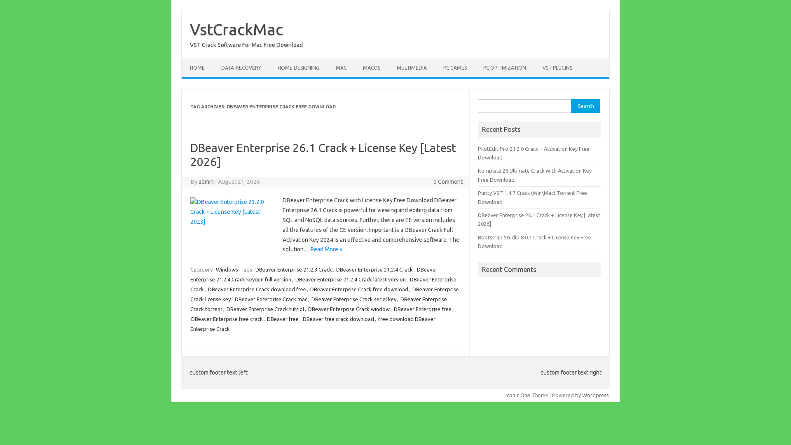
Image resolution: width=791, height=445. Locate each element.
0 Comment (448, 181)
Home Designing (298, 67)
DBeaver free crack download (338, 319)
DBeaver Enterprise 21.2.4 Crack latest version (350, 279)
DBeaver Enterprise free (423, 309)
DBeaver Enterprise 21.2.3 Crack (293, 269)
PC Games (455, 67)
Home (197, 67)
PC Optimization (504, 67)
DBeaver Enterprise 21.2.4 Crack (374, 269)
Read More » (326, 249)
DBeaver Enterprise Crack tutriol (265, 309)
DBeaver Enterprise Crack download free (257, 289)
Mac (341, 67)
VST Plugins (557, 67)
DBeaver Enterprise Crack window (349, 309)
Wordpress (595, 395)
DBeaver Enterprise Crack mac (271, 299)
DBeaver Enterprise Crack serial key (353, 299)
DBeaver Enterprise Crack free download (359, 289)
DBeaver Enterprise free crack (227, 319)
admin (206, 181)
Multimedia (412, 67)
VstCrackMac (236, 29)
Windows (227, 269)
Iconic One (517, 395)
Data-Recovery (241, 67)
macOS (371, 67)
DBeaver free (283, 319)
